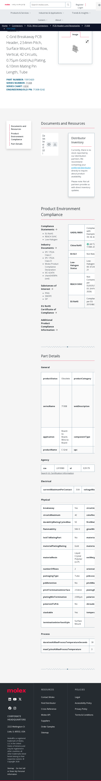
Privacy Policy (81, 709)
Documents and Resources (18, 127)
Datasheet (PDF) (43, 144)
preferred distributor (81, 167)
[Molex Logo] (15, 4)
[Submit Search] (68, 4)
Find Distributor (48, 703)
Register (80, 4)
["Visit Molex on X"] (20, 699)
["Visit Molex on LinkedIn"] (9, 699)
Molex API (45, 714)
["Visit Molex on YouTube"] (14, 699)
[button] (87, 41)
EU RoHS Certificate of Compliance (48, 309)
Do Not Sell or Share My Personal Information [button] (16, 771)
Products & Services (20, 13)
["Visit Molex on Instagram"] (14, 708)
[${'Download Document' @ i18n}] (54, 144)
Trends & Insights (80, 13)
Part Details (16, 144)
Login (80, 7)
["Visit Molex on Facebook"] (9, 708)
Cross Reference (48, 709)
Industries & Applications (50, 13)
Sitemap (10, 768)
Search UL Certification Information (57, 473)
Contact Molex (47, 697)
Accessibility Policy (83, 703)
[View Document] (49, 144)
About (58, 20)
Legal (77, 697)
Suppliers (45, 720)
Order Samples (48, 726)
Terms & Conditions (84, 714)
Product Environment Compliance (17, 136)
